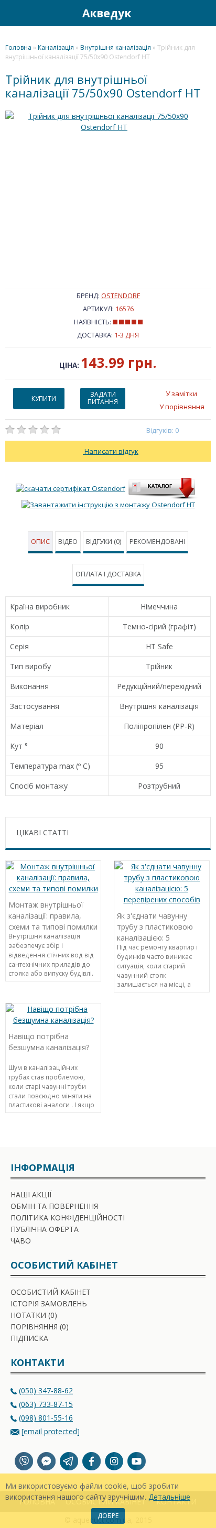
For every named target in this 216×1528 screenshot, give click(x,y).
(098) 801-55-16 (46, 1418)
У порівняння (181, 406)
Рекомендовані (157, 541)
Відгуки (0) (103, 541)
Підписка (29, 1338)
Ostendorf (120, 295)
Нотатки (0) (33, 1315)
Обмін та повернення (54, 1206)
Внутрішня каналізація (115, 47)
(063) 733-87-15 (46, 1404)
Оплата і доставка (108, 574)
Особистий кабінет (50, 1292)
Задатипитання (103, 398)
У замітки (181, 393)
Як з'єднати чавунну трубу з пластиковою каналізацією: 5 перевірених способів (155, 926)
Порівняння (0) (39, 1326)
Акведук (106, 13)
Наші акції (30, 1194)
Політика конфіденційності (67, 1218)
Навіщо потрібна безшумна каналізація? (48, 1041)
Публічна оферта (44, 1229)
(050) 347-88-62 (46, 1390)
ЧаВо (20, 1241)
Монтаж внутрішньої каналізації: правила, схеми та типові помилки (53, 915)
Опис (40, 541)
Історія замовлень (48, 1303)
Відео (68, 541)
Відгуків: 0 (162, 430)
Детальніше (169, 1497)
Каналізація (56, 47)
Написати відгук (110, 451)
